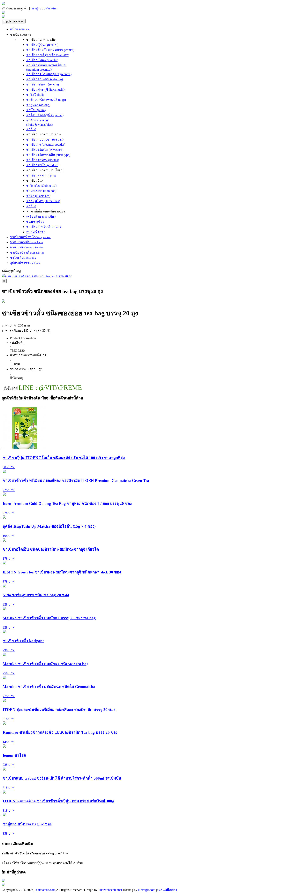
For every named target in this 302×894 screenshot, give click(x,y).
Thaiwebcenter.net (110, 890)
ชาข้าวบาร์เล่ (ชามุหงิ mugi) (46, 100)
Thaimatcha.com (44, 890)
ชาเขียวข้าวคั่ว (27, 252)
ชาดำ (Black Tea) (38, 196)
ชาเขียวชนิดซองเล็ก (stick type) (48, 155)
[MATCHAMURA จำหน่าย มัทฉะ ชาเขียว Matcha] (3, 4)
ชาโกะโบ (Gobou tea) (41, 185)
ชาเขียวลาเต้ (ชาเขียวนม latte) (47, 55)
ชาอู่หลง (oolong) (38, 105)
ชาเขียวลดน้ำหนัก (30, 237)
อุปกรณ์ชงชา (35, 232)
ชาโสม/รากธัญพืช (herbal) (44, 115)
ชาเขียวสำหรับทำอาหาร (43, 226)
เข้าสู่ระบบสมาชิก (43, 8)
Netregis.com (146, 890)
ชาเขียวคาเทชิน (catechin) (44, 79)
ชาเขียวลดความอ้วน (41, 175)
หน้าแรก (19, 29)
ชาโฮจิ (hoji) (35, 94)
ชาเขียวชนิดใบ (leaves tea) (44, 149)
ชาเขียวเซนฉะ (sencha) (42, 84)
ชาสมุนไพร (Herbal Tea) (43, 201)
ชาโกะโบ (23, 257)
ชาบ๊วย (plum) (36, 110)
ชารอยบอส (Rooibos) (41, 191)
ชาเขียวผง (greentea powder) (45, 144)
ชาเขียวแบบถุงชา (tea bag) (44, 139)
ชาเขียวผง (26, 247)
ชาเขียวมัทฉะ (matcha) (42, 60)
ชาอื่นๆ (31, 129)
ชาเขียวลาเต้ (26, 242)
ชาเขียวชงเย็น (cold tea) (42, 165)
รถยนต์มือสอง (167, 890)
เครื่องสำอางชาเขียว (41, 216)
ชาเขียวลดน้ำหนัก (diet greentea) (48, 74)
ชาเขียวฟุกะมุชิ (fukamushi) (45, 89)
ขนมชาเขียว (35, 221)
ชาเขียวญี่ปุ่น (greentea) (42, 44)
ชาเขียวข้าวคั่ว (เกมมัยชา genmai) (50, 50)
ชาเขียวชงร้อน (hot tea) (42, 160)
